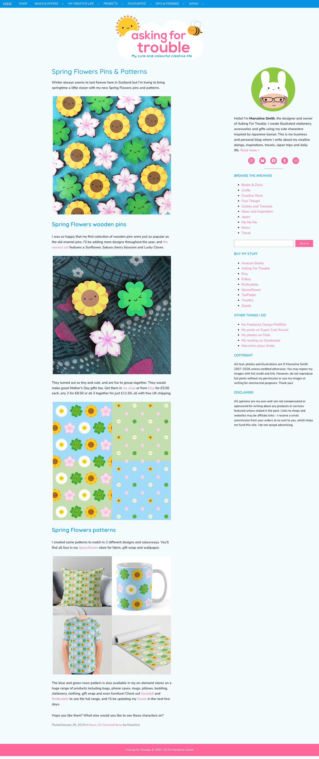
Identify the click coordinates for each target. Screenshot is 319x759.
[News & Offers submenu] (63, 4)
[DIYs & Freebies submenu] (184, 4)
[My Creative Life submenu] (98, 4)
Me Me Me (249, 222)
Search (304, 243)
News (92, 725)
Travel (246, 233)
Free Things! (250, 201)
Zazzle (142, 699)
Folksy (246, 279)
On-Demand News (110, 725)
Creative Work (252, 195)
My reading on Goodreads (260, 340)
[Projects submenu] (122, 4)
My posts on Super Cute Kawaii (264, 330)
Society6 (147, 693)
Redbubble (60, 699)
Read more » (249, 150)
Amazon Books (252, 263)
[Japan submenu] (203, 4)
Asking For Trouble (255, 268)
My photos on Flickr (255, 335)
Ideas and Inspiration (257, 211)
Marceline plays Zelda (258, 345)
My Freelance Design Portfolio (263, 324)
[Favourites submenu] (150, 4)
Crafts (246, 190)
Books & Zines (252, 185)
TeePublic (248, 295)
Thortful (247, 300)
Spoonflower (88, 547)
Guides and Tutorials (256, 206)
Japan (245, 217)
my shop (129, 388)
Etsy (151, 388)
